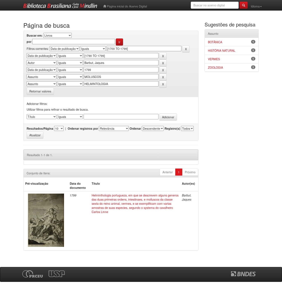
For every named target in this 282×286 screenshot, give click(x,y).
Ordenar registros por (83, 128)
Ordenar (135, 128)
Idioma (255, 6)
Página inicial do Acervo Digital (126, 6)
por (29, 41)
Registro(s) (172, 128)
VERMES (214, 59)
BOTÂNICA (215, 42)
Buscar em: (35, 35)
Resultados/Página (40, 128)
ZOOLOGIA (215, 67)
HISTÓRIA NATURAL (221, 50)
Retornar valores (40, 91)
